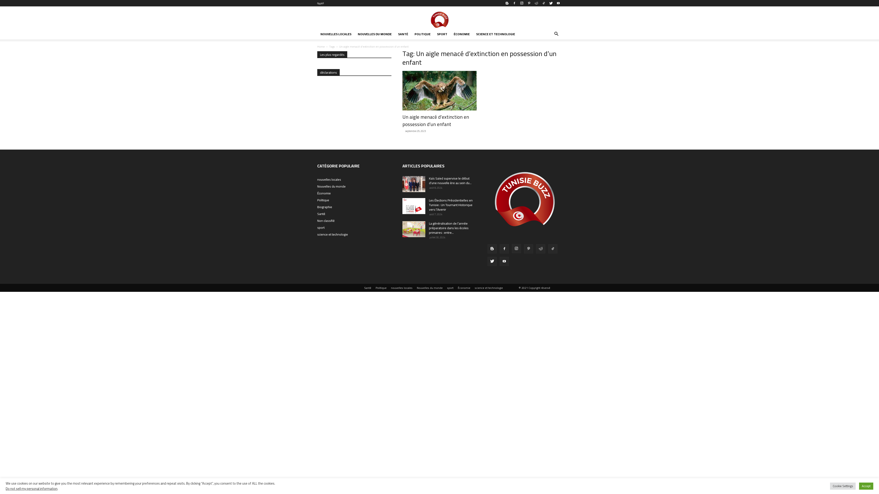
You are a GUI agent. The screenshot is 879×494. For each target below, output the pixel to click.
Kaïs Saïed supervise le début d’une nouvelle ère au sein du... (450, 180)
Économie (462, 34)
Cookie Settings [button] (843, 486)
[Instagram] (521, 3)
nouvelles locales (335, 34)
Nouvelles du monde (375, 34)
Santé (403, 34)
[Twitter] (551, 3)
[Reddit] (536, 3)
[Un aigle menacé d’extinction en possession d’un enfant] (439, 90)
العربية (320, 3)
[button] (556, 35)
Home (321, 46)
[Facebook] (514, 3)
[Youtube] (558, 3)
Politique (423, 34)
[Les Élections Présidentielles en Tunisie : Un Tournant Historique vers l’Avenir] (413, 206)
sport (442, 34)
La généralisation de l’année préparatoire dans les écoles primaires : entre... (449, 228)
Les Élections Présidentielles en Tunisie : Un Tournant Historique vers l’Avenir (451, 204)
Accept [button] (866, 486)
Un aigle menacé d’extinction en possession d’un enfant (435, 121)
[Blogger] (507, 3)
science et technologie (495, 34)
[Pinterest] (529, 3)
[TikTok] (543, 3)
